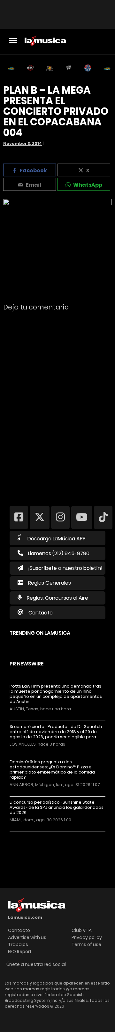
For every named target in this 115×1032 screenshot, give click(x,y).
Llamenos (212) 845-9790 (58, 553)
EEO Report (20, 951)
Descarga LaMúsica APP (56, 538)
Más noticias (31, 835)
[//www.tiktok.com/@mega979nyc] (103, 517)
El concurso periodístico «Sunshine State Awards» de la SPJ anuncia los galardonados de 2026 (56, 807)
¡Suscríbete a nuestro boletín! (65, 568)
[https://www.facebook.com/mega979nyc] (19, 517)
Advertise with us (27, 937)
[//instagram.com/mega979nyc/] (60, 517)
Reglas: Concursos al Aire (57, 598)
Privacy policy (87, 937)
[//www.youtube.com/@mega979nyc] (81, 517)
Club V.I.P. (82, 930)
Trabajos (18, 944)
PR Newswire (26, 663)
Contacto (40, 612)
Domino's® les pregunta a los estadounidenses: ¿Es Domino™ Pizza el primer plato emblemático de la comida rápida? (52, 769)
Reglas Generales (49, 583)
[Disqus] (57, 404)
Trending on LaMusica (40, 633)
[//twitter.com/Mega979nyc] (40, 517)
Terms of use (86, 944)
